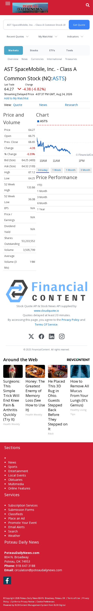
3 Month (85, 170)
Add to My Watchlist (16, 98)
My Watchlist (45, 36)
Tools (69, 50)
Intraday (42, 170)
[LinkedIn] (51, 337)
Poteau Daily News (29, 598)
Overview (13, 59)
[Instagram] (61, 337)
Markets (13, 50)
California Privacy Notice (22, 601)
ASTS (59, 78)
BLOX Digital (60, 605)
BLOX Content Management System (31, 605)
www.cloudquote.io (46, 311)
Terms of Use (73, 598)
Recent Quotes (15, 36)
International (54, 59)
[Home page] (30, 7)
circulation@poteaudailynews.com (38, 570)
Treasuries (71, 59)
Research (71, 105)
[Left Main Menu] (7, 3)
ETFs (52, 50)
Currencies (37, 59)
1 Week (56, 170)
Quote (17, 105)
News (24, 59)
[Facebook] (41, 337)
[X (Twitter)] (31, 337)
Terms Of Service (46, 324)
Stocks (34, 50)
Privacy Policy (70, 320)
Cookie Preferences (46, 601)
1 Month (70, 170)
